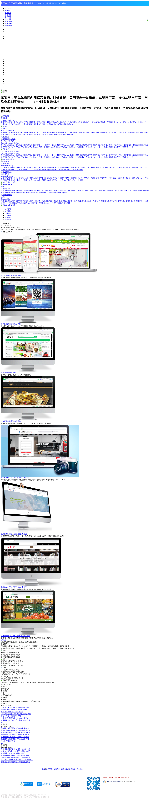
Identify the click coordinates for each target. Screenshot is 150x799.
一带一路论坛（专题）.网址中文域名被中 (16, 735)
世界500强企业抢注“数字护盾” (12, 712)
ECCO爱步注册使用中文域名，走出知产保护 (17, 760)
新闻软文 (8, 11)
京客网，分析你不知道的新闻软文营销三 (15, 728)
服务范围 (8, 13)
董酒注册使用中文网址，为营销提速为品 (15, 762)
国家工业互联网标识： (121, 781)
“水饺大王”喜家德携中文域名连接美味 (14, 718)
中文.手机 (8, 23)
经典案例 (57, 769)
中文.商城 (8, 21)
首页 (43, 769)
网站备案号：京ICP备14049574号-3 (36, 797)
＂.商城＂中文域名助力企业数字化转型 (15, 707)
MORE (3, 640)
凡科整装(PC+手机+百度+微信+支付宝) (15, 477)
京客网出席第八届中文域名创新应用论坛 (15, 749)
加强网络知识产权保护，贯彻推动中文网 (15, 720)
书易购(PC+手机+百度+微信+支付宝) (14, 587)
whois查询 (8, 25)
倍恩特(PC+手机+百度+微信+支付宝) (14, 534)
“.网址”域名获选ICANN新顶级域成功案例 (16, 714)
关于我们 (8, 17)
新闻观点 (8, 15)
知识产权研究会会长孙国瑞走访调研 (14, 709)
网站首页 (8, 8)
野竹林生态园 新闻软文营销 (11, 324)
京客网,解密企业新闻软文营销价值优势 (15, 737)
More (2, 722)
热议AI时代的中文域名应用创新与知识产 (15, 751)
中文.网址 (8, 19)
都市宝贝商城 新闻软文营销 (11, 275)
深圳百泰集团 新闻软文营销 (11, 421)
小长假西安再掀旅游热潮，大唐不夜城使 (15, 757)
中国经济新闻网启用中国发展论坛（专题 (15, 732)
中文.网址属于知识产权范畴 (11, 716)
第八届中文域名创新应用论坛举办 (13, 753)
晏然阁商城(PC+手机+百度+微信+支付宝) (15, 636)
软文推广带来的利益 (8, 741)
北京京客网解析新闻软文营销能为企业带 (15, 730)
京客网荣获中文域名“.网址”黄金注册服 (15, 755)
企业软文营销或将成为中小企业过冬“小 (15, 739)
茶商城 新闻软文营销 (8, 373)
